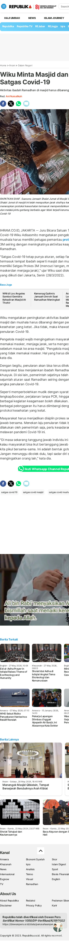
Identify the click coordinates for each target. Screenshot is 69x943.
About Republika (9, 900)
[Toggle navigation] (3, 6)
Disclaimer (6, 905)
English (56, 879)
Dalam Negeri (25, 65)
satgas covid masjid (33, 492)
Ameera (4, 859)
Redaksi (30, 900)
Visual (29, 879)
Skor (54, 859)
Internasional (7, 874)
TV (1, 884)
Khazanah (5, 864)
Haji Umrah (12, 17)
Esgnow (4, 879)
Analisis (30, 869)
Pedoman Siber (60, 900)
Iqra (28, 864)
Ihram (12, 65)
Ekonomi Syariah (35, 859)
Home (3, 65)
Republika (8, 26)
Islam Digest (59, 864)
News (32, 17)
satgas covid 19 (9, 492)
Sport (55, 869)
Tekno (29, 874)
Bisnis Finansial (60, 874)
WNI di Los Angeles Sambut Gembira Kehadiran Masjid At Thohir (14, 298)
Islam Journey (54, 17)
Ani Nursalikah (14, 96)
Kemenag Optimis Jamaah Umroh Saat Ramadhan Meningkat (47, 296)
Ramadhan (32, 884)
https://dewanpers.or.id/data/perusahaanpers (28, 924)
